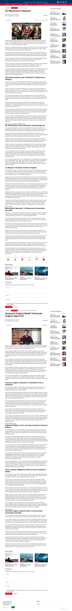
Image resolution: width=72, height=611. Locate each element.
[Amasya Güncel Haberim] (10, 2)
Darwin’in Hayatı (8, 206)
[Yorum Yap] (35, 20)
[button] (63, 2)
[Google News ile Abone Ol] (9, 20)
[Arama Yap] (61, 2)
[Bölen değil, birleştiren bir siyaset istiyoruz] (58, 61)
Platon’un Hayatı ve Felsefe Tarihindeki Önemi (15, 123)
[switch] (58, 2)
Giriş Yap (15, 593)
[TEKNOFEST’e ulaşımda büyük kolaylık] (26, 273)
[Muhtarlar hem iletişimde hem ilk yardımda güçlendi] (58, 40)
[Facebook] (61, 609)
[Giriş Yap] (66, 2)
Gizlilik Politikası (5, 607)
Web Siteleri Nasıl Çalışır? (10, 423)
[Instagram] (66, 609)
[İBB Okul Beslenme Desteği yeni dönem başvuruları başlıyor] (58, 29)
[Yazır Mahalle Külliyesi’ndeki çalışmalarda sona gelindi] (58, 23)
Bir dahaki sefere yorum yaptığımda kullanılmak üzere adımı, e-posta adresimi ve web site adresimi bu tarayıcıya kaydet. (27, 304)
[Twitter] (63, 609)
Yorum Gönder (8, 593)
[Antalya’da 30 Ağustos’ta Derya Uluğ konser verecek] (58, 18)
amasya (9, 14)
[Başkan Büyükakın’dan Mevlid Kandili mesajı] (58, 51)
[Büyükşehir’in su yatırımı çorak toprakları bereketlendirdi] (58, 56)
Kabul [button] (13, 607)
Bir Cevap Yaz (8, 282)
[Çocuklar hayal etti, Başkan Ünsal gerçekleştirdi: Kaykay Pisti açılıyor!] (58, 45)
